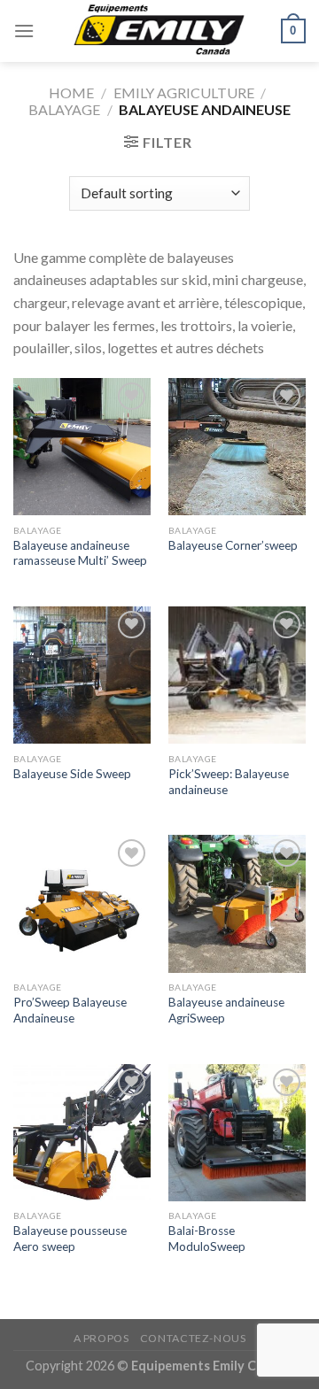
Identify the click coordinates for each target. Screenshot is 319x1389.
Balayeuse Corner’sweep (233, 545)
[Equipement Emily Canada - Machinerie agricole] (159, 31)
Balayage (64, 109)
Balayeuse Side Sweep (72, 774)
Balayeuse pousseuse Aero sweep (70, 1238)
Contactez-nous (193, 1338)
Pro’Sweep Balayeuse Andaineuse (70, 1010)
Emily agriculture (183, 92)
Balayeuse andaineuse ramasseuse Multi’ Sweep (80, 553)
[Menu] (24, 30)
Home (71, 92)
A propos (101, 1338)
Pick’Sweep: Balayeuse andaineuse (228, 782)
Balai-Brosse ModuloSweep (206, 1238)
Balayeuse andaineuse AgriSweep (226, 1010)
